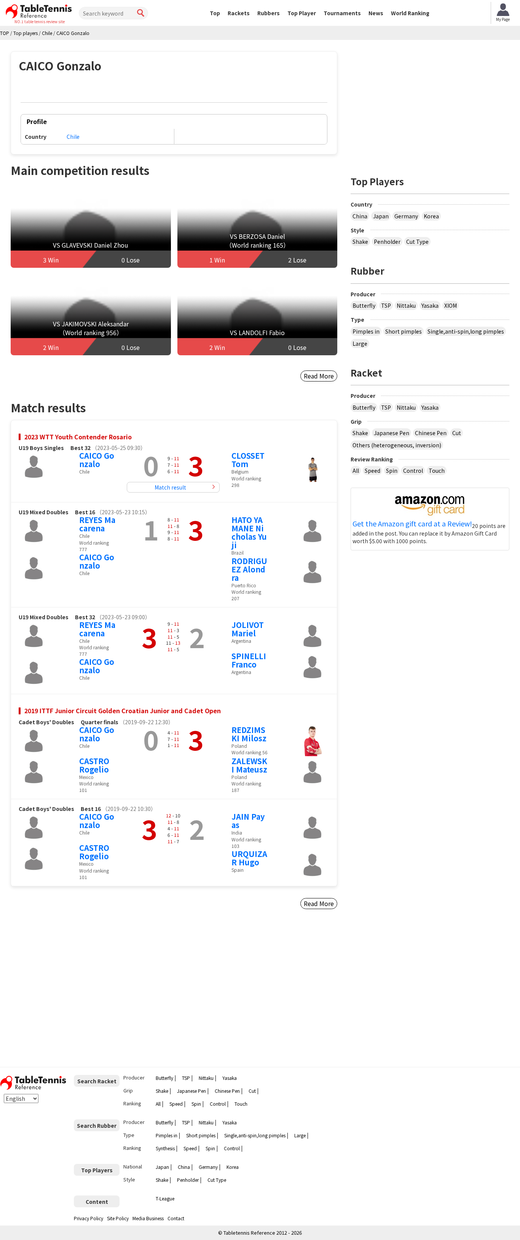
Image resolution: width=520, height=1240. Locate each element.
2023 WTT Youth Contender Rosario (78, 436)
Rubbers (268, 13)
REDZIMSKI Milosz (248, 734)
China (360, 216)
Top (215, 13)
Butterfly (364, 305)
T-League (165, 1198)
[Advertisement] (76, 991)
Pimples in (366, 331)
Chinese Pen (431, 433)
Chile (73, 136)
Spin (391, 470)
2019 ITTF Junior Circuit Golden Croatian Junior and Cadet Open (122, 710)
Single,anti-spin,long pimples (465, 331)
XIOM (450, 305)
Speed (372, 470)
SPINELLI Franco (248, 660)
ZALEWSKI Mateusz (249, 765)
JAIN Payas (248, 820)
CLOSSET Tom (248, 459)
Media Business (148, 1218)
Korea (431, 216)
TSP (386, 305)
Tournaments (342, 13)
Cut (456, 433)
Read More (319, 375)
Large (360, 343)
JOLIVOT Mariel (247, 629)
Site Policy (118, 1218)
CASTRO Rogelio (94, 765)
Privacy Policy (88, 1218)
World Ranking (410, 13)
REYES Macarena (97, 524)
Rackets (239, 13)
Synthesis (165, 1148)
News (375, 13)
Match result (170, 487)
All (356, 470)
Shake (360, 241)
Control (413, 470)
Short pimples (403, 331)
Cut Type (417, 241)
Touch (437, 470)
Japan (381, 216)
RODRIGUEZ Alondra (249, 569)
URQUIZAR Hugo (249, 858)
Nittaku (406, 305)
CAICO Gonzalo (96, 459)
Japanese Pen (391, 433)
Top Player (301, 13)
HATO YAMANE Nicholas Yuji (249, 532)
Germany (406, 216)
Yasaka (430, 305)
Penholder (387, 241)
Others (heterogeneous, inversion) (397, 445)
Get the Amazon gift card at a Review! (412, 524)
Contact (175, 1218)
